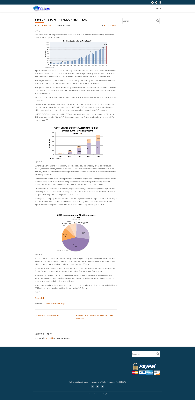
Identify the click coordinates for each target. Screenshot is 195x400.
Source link (39, 298)
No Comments (110, 25)
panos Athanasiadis (91, 394)
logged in (50, 338)
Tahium (158, 8)
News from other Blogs (55, 303)
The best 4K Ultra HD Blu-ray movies (47, 315)
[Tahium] (42, 8)
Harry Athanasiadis (45, 25)
